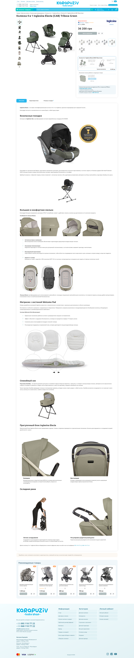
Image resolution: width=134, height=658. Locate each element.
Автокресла (82, 616)
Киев (31, 6)
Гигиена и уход (83, 632)
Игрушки (81, 635)
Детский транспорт (84, 625)
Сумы (34, 6)
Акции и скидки (93, 5)
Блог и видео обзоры (103, 5)
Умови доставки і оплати (85, 88)
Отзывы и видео (49, 100)
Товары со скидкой (63, 632)
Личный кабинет (104, 612)
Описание (21, 100)
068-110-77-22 (86, 545)
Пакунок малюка (113, 5)
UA (112, 1)
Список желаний (104, 619)
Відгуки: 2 (82, 22)
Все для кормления (84, 628)
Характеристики (33, 100)
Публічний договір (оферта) (65, 622)
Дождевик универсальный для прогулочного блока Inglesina (46, 585)
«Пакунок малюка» (63, 638)
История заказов (104, 616)
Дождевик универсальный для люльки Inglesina (26, 585)
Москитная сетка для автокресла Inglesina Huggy (86, 585)
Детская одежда (83, 638)
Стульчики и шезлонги (85, 622)
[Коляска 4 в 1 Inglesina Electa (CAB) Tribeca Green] (49, 44)
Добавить (92, 78)
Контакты (23, 1)
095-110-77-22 (78, 545)
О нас (18, 1)
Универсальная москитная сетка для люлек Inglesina (66, 585)
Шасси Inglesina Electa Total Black (111, 60)
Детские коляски (83, 612)
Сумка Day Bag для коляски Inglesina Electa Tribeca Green (91, 76)
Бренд (60, 628)
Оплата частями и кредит (65, 619)
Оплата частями (39, 1)
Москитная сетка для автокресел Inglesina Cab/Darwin (106, 585)
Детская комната (83, 619)
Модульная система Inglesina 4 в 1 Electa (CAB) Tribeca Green (91, 60)
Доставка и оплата (31, 1)
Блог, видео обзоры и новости (66, 635)
